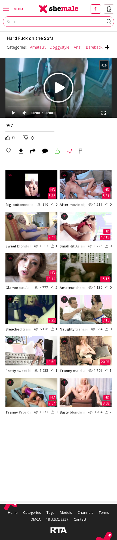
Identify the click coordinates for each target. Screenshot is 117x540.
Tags (50, 512)
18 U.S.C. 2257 (57, 519)
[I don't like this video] (69, 151)
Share (32, 151)
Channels (85, 512)
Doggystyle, (60, 47)
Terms (104, 512)
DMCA (36, 519)
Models (66, 512)
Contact (80, 519)
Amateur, (38, 47)
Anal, (78, 47)
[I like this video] (57, 151)
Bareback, (94, 47)
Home (13, 512)
